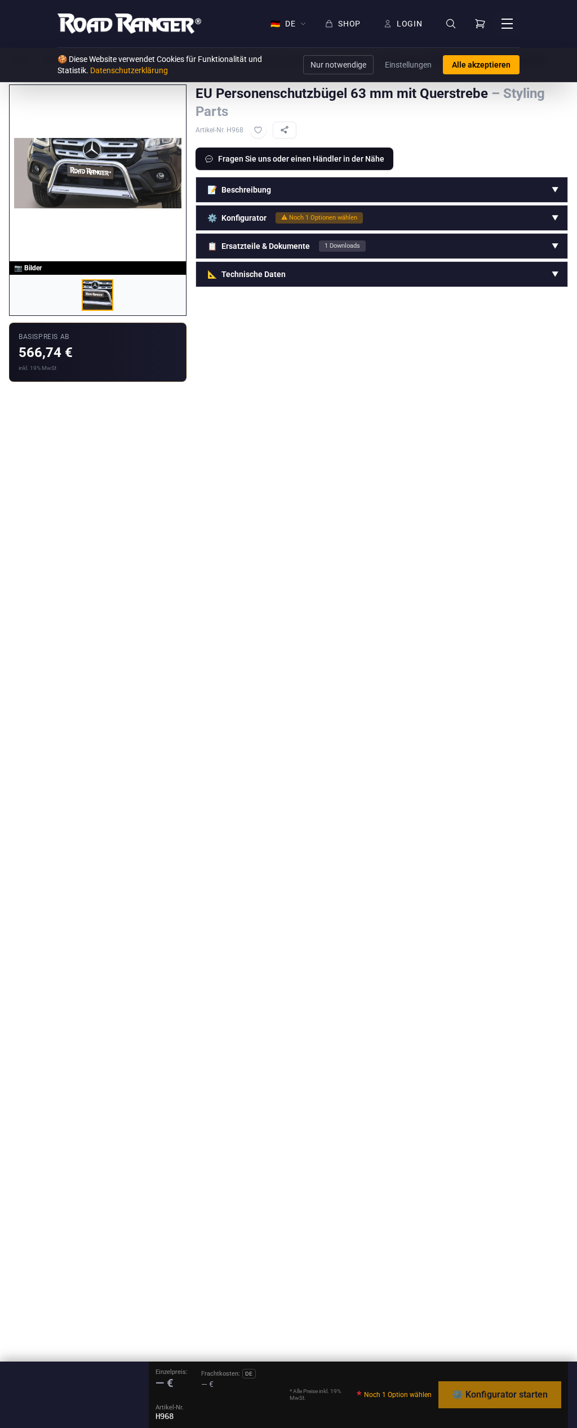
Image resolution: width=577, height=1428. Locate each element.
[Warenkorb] (480, 23)
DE (282, 23)
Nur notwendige (338, 64)
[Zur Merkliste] (258, 130)
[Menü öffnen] (507, 23)
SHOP (349, 23)
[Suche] (450, 24)
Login (410, 23)
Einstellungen (408, 64)
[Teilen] (284, 130)
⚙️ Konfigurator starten (500, 1394)
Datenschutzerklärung (129, 70)
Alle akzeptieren (481, 64)
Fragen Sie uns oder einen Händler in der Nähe (301, 158)
